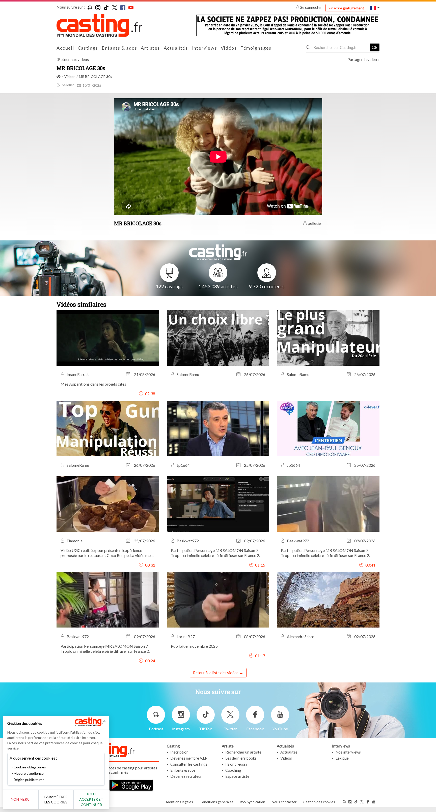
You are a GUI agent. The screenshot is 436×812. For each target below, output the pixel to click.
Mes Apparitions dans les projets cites (93, 384)
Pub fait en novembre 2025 (194, 646)
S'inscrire (346, 8)
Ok (374, 47)
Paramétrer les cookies (56, 799)
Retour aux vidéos (73, 59)
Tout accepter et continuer (91, 799)
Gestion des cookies (319, 802)
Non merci (21, 799)
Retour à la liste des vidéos (215, 672)
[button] (374, 7)
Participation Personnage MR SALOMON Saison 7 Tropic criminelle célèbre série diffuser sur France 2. (215, 553)
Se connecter (311, 7)
